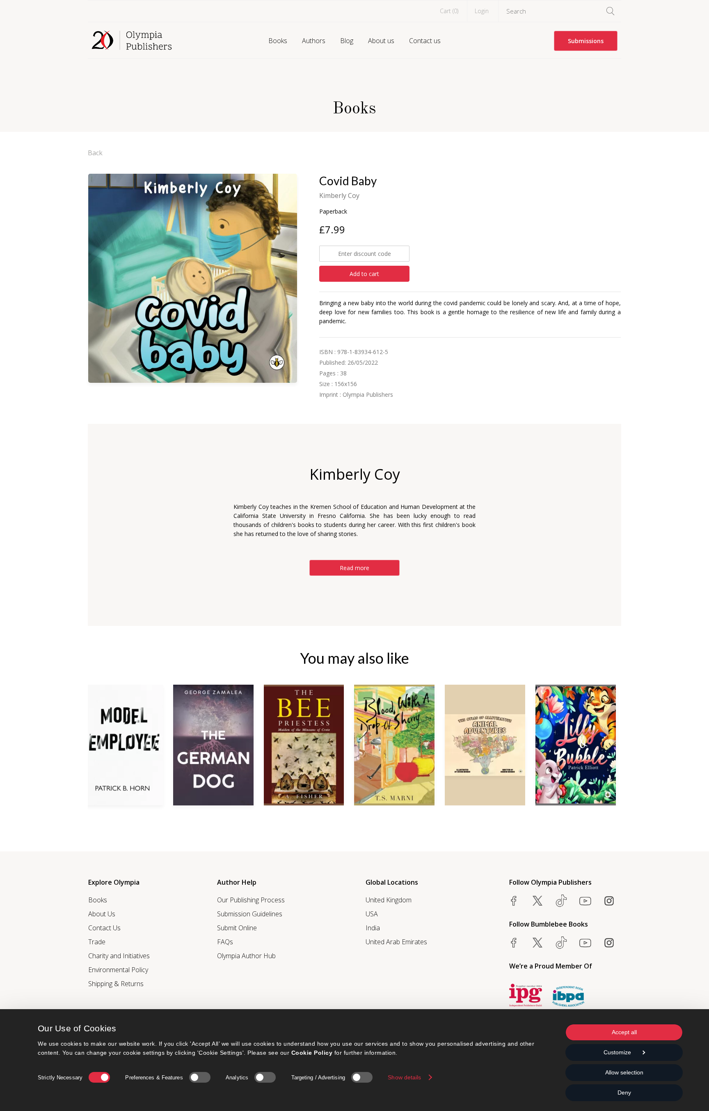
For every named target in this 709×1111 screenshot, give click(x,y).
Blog (346, 40)
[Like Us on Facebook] (513, 900)
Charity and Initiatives (119, 955)
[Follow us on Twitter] (537, 900)
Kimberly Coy (339, 195)
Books (277, 40)
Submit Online (237, 927)
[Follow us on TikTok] (561, 900)
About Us (101, 913)
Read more (354, 568)
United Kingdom (389, 899)
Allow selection (624, 1072)
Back (95, 152)
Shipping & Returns (116, 983)
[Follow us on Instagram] (608, 900)
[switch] (199, 1077)
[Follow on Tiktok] (561, 942)
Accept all (624, 1032)
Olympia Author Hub (246, 955)
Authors (313, 40)
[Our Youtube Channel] (585, 900)
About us (381, 40)
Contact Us (104, 927)
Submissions (586, 41)
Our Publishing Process (251, 899)
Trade (96, 941)
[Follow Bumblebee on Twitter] (537, 942)
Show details (404, 1077)
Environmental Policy (118, 969)
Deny (624, 1092)
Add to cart (364, 274)
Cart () (449, 11)
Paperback (333, 211)
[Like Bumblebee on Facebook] (513, 942)
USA (372, 913)
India (373, 927)
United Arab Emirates (396, 941)
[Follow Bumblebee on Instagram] (608, 942)
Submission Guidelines (249, 913)
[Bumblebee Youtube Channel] (585, 942)
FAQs (225, 941)
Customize (617, 1052)
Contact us (425, 40)
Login (482, 11)
